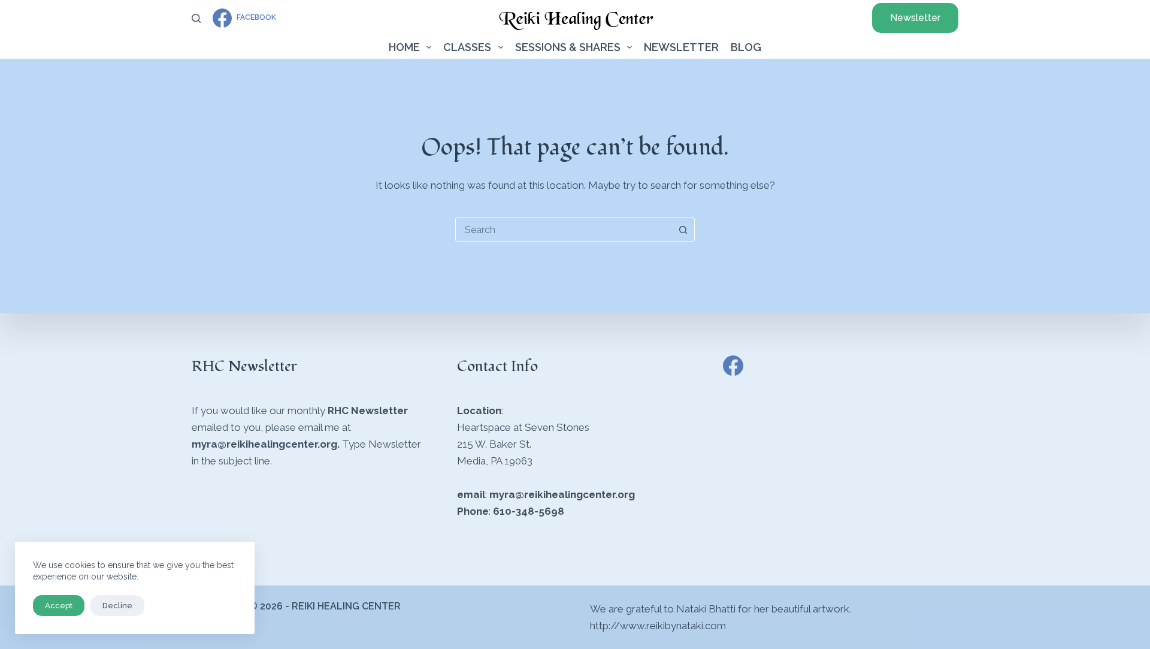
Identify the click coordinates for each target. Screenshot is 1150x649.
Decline (117, 605)
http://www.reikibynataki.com (658, 626)
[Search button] (682, 229)
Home (404, 47)
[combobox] (563, 230)
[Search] (196, 18)
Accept (58, 605)
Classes (467, 47)
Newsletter (915, 17)
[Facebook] (733, 365)
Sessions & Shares (568, 47)
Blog (746, 47)
